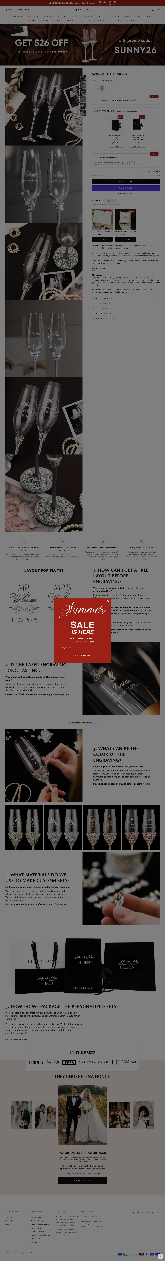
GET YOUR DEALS (83, 655)
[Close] (108, 601)
